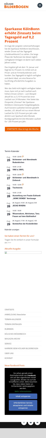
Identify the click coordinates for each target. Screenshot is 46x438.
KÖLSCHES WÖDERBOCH (15, 334)
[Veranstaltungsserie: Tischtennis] (23, 185)
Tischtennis (17, 187)
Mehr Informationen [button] (23, 391)
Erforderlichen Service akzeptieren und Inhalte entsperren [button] (23, 405)
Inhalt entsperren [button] (23, 396)
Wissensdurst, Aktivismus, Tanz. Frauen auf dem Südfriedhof (26, 215)
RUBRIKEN (9, 329)
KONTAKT (9, 358)
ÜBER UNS (9, 353)
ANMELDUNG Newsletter (15, 314)
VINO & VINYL (18, 169)
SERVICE (8, 343)
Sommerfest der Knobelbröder (25, 223)
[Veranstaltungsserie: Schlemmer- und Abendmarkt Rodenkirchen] (23, 157)
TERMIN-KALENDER (13, 319)
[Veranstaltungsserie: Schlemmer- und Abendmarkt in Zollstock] (23, 174)
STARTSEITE (9, 309)
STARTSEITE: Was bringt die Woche (23, 129)
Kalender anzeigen (12, 229)
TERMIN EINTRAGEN (13, 324)
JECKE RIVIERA (19, 205)
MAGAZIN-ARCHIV (12, 338)
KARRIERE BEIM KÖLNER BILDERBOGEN (21, 348)
